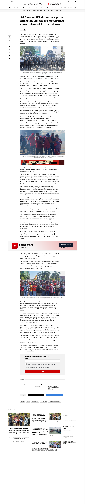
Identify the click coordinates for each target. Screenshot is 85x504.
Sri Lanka (22, 401)
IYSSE (44, 10)
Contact (69, 1)
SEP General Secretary (32, 29)
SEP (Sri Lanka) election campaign (55, 401)
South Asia (28, 401)
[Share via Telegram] (9, 46)
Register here (30, 351)
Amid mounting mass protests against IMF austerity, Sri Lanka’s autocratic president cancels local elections (40, 383)
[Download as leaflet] (9, 52)
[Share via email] (9, 49)
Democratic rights (44, 401)
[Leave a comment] (9, 55)
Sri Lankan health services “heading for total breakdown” (26, 382)
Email (26, 358)
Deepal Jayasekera (24, 29)
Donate (61, 10)
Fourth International (27, 10)
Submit (42, 371)
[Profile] (75, 1)
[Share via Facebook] (9, 37)
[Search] (75, 8)
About (73, 1)
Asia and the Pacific (35, 401)
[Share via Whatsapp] (9, 43)
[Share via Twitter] (9, 40)
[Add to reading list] (9, 58)
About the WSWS (50, 10)
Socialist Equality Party (37, 10)
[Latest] (12, 8)
